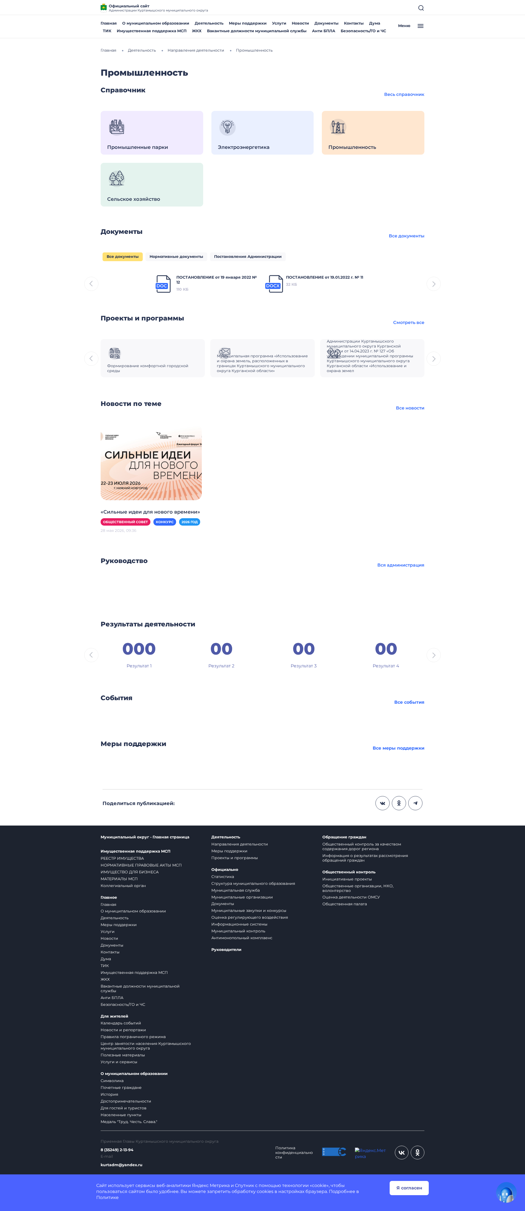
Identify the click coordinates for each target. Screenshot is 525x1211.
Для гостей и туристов (124, 1108)
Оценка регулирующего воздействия (249, 917)
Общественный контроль (348, 872)
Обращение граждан (344, 837)
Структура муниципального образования (253, 883)
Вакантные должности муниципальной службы (257, 30)
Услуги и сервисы (119, 1061)
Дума (374, 23)
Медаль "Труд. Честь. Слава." (129, 1121)
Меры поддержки (248, 23)
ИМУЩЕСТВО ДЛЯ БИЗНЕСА (130, 872)
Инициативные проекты (347, 879)
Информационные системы (239, 924)
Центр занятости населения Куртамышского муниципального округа (146, 1046)
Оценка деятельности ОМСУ (351, 897)
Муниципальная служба (235, 890)
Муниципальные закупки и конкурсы (248, 910)
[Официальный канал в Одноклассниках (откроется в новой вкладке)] (417, 1152)
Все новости (410, 408)
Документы (326, 23)
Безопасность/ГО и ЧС (363, 30)
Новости (300, 23)
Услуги (279, 23)
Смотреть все (408, 322)
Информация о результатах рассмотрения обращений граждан (365, 858)
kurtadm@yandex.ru (121, 1165)
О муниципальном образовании (155, 23)
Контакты (354, 23)
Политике (107, 1197)
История (109, 1094)
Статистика (222, 876)
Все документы (406, 235)
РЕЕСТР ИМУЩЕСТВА (122, 858)
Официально (224, 869)
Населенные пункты (121, 1114)
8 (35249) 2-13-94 (117, 1150)
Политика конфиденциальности (294, 1153)
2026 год (190, 522)
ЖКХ (197, 30)
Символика (112, 1080)
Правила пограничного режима (133, 1036)
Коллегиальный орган (123, 885)
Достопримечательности (126, 1101)
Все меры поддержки (398, 748)
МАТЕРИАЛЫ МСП (119, 878)
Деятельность (209, 23)
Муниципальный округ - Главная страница (145, 837)
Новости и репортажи (123, 1029)
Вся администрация (400, 565)
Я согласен (409, 1188)
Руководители (226, 949)
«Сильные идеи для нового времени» (150, 512)
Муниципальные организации (242, 897)
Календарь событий (121, 1023)
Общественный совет (125, 522)
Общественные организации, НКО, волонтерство (357, 888)
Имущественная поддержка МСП (151, 30)
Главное (109, 897)
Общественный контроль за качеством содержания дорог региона (361, 846)
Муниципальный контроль (238, 931)
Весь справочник (404, 94)
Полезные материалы (123, 1055)
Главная (109, 23)
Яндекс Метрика (211, 1185)
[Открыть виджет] (506, 1192)
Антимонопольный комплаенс (241, 937)
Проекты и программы (234, 857)
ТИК (107, 30)
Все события (409, 702)
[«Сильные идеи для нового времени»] (151, 462)
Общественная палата (344, 903)
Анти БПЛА (323, 30)
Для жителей (114, 1016)
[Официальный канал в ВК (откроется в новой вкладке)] (402, 1152)
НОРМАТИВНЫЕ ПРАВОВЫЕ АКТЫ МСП (141, 865)
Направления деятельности (239, 844)
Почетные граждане (121, 1087)
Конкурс (165, 522)
